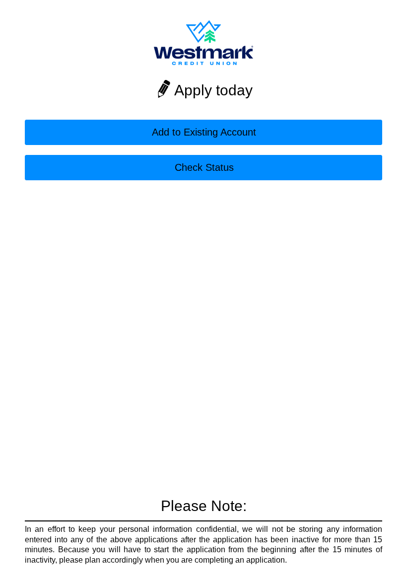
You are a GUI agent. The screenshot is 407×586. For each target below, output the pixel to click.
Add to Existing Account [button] (204, 132)
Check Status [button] (204, 167)
